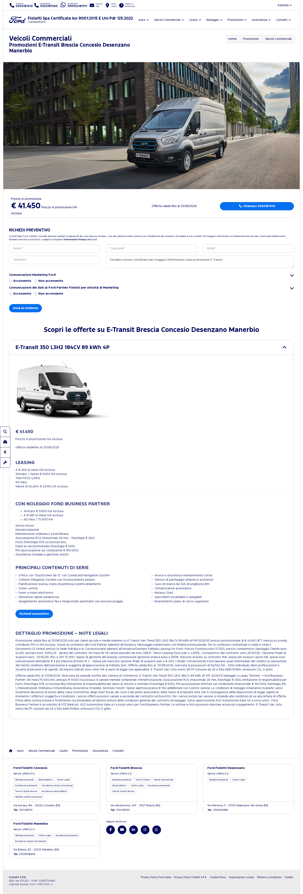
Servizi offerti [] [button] (23, 774)
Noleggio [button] (212, 20)
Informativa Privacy (75, 240)
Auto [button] (142, 20)
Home (232, 39)
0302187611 (120, 810)
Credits (288, 877)
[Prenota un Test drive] (5, 442)
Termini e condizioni (269, 877)
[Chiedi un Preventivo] (5, 452)
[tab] (151, 347)
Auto (20, 751)
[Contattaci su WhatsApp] (156, 829)
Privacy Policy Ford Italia (156, 877)
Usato (63, 751)
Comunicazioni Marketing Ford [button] (32, 275)
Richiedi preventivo (34, 613)
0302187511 (22, 810)
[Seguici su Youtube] (122, 829)
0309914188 (217, 810)
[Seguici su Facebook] (110, 829)
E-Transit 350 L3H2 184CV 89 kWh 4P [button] (62, 347)
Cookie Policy (218, 877)
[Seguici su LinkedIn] (133, 829)
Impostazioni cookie (241, 877)
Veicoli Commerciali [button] (167, 20)
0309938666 (24, 854)
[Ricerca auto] (5, 431)
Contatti (118, 751)
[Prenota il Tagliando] (5, 462)
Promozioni (251, 39)
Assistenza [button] (259, 20)
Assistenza (100, 751)
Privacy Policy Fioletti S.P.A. (190, 877)
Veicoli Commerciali (278, 39)
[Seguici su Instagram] (145, 829)
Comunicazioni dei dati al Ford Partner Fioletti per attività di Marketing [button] (64, 287)
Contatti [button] (281, 20)
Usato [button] (193, 20)
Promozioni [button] (235, 20)
